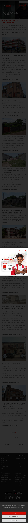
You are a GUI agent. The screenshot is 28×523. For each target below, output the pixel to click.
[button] (26, 249)
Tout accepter (14, 513)
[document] (14, 261)
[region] (14, 512)
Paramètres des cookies (14, 516)
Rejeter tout (14, 520)
